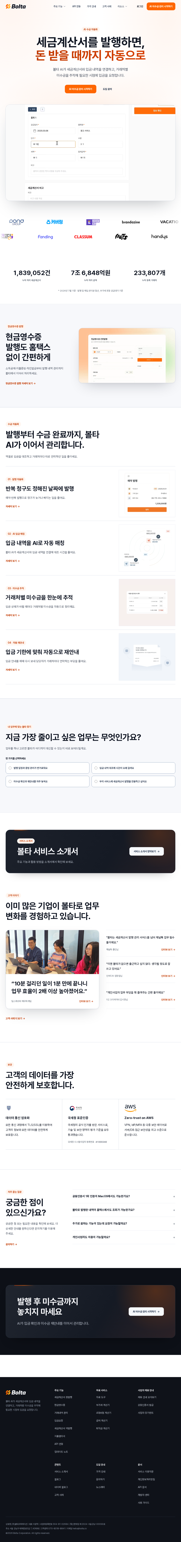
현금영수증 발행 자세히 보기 (21, 383)
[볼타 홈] (16, 6)
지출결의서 (59, 1436)
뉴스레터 (100, 1487)
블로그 (57, 1480)
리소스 (121, 6)
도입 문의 (107, 89)
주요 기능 (57, 6)
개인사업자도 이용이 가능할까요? (123, 1237)
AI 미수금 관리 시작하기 (161, 6)
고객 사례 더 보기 (15, 1019)
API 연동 (76, 6)
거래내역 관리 (61, 1412)
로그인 (140, 6)
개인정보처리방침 (146, 1480)
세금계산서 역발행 (63, 1428)
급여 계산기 (101, 1420)
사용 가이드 (143, 1503)
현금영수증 (59, 1405)
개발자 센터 (143, 1496)
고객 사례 (107, 7)
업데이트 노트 (61, 1451)
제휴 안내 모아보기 (147, 1398)
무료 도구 (100, 1397)
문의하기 (11, 1244)
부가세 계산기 (103, 1405)
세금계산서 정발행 (63, 1397)
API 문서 (142, 1488)
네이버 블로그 (61, 1488)
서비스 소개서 (61, 1472)
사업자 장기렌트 (145, 1413)
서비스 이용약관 (145, 1472)
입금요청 (58, 1420)
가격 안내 (91, 6)
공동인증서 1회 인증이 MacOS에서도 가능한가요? (123, 1196)
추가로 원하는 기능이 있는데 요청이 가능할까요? (123, 1223)
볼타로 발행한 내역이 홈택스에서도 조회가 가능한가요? (123, 1210)
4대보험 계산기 (103, 1412)
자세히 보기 (13, 506)
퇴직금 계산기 (103, 1428)
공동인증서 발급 (145, 1406)
